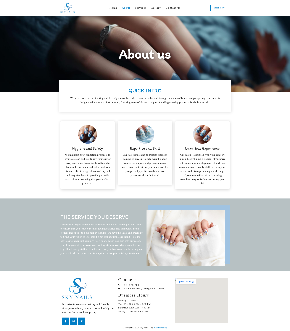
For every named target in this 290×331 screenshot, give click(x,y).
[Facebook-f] (65, 321)
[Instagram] (73, 321)
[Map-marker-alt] (81, 321)
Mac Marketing (160, 328)
